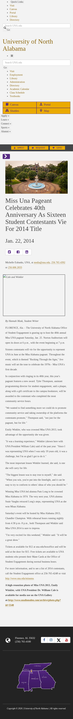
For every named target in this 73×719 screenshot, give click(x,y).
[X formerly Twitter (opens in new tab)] (59, 640)
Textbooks (15, 96)
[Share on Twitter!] (9, 252)
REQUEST (40, 148)
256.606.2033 (15, 267)
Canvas (13, 9)
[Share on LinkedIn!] (27, 252)
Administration (17, 82)
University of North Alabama (28, 45)
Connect (5, 123)
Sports (4, 127)
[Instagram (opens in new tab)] (51, 640)
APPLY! (21, 148)
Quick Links (17, 2)
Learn (4, 119)
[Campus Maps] (36, 676)
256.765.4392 (58, 262)
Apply (4, 115)
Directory (14, 20)
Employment (16, 75)
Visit (12, 5)
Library (13, 16)
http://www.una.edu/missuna (19, 578)
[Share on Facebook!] (18, 252)
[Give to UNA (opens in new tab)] (36, 139)
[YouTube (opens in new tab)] (66, 640)
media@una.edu (42, 262)
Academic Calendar (19, 89)
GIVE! (59, 148)
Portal (13, 12)
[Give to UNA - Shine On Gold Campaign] (36, 694)
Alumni (5, 131)
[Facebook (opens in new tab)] (44, 640)
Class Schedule (17, 92)
